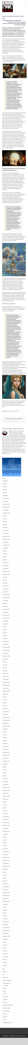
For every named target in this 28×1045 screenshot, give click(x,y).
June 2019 (5, 699)
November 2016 (6, 790)
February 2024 (6, 565)
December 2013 (6, 892)
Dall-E (9, 285)
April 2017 (5, 775)
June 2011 (5, 962)
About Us (5, 971)
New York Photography (8, 1005)
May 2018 (5, 737)
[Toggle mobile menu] (25, 2)
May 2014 (5, 877)
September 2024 (6, 545)
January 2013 (5, 924)
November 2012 (6, 930)
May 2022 (5, 603)
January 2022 (5, 612)
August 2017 (5, 764)
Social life (5, 1016)
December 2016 (6, 787)
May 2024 (5, 556)
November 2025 (6, 507)
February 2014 (6, 886)
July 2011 (5, 959)
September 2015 (6, 831)
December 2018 (6, 717)
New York (5, 1002)
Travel (4, 1019)
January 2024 (5, 568)
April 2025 (5, 524)
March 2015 (5, 848)
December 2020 (6, 647)
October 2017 (5, 758)
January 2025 (5, 533)
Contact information (7, 980)
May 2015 (5, 842)
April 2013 (5, 915)
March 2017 (5, 778)
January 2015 (5, 854)
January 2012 (5, 956)
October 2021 (5, 621)
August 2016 (5, 799)
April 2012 (5, 951)
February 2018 (6, 746)
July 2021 (5, 626)
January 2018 (5, 749)
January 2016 (5, 819)
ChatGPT (10, 132)
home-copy (5, 996)
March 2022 (5, 606)
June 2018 (5, 734)
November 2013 (6, 895)
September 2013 (6, 901)
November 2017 (6, 755)
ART (4, 974)
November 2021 (6, 618)
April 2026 (5, 492)
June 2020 (5, 664)
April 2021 (5, 635)
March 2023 (5, 586)
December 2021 (6, 615)
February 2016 (6, 816)
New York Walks (6, 1010)
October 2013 (5, 898)
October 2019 (6, 688)
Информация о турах (7, 1022)
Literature (5, 999)
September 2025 (6, 513)
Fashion (4, 988)
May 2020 (5, 667)
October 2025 (6, 510)
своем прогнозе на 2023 (18, 175)
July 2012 (5, 942)
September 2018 (6, 726)
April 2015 (5, 845)
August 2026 (5, 480)
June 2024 (5, 553)
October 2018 (6, 723)
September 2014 (6, 866)
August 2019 (5, 694)
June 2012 (5, 945)
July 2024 (5, 551)
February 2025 (6, 530)
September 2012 (6, 936)
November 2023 (6, 574)
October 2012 (5, 933)
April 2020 (5, 670)
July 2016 (5, 802)
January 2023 (5, 591)
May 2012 (5, 948)
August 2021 (5, 624)
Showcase (6, 985)
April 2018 (5, 740)
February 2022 (6, 609)
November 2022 (6, 597)
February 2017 (6, 781)
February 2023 (6, 589)
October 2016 (6, 793)
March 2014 (5, 883)
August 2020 (5, 659)
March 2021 (5, 638)
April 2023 (5, 583)
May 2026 (5, 489)
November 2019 (6, 685)
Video (5, 993)
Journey (6, 114)
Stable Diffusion (14, 285)
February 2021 (6, 641)
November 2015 (6, 825)
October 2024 (6, 542)
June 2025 (5, 518)
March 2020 (5, 673)
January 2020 (5, 679)
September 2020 (6, 656)
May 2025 (5, 521)
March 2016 (5, 813)
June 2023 (5, 577)
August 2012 (5, 939)
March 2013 (5, 918)
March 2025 (5, 527)
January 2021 (5, 644)
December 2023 (6, 571)
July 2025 (5, 515)
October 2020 (6, 653)
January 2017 (5, 784)
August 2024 (5, 548)
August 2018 (5, 729)
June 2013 (5, 910)
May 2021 (5, 632)
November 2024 (6, 539)
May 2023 (5, 580)
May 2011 (5, 965)
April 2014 (5, 880)
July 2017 (5, 767)
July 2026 (5, 483)
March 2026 (5, 495)
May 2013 (5, 913)
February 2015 (6, 851)
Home (4, 991)
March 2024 (5, 562)
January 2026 (5, 501)
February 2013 (6, 921)
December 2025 (6, 504)
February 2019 (6, 711)
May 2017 (5, 772)
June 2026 (5, 486)
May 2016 (5, 807)
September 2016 (6, 796)
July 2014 (5, 872)
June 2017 (5, 770)
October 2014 (6, 863)
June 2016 (5, 805)
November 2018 (6, 720)
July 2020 (5, 661)
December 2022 (6, 594)
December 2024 (6, 536)
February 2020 (6, 676)
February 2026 (6, 498)
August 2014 (5, 869)
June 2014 (5, 875)
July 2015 (5, 837)
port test (5, 1013)
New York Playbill (6, 1008)
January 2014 (5, 889)
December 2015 (6, 822)
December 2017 (6, 752)
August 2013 (5, 904)
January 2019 (5, 714)
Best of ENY (5, 977)
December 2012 (6, 927)
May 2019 (5, 702)
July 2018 (5, 732)
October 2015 (6, 828)
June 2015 (5, 840)
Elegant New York (6, 411)
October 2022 (5, 600)
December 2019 (6, 682)
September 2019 (6, 691)
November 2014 (6, 860)
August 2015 (5, 834)
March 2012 (5, 953)
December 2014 (6, 857)
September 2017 (6, 761)
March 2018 (5, 743)
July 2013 (5, 907)
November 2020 (6, 650)
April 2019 (5, 705)
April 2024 (5, 559)
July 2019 (5, 696)
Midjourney (19, 97)
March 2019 (5, 708)
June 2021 (5, 629)
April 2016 (5, 810)
